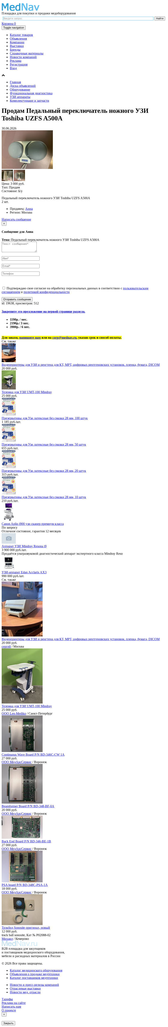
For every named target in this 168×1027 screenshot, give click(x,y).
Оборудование (20, 89)
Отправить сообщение (17, 299)
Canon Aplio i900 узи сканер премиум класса (33, 524)
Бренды (15, 49)
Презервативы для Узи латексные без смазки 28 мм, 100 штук (45, 418)
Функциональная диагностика (31, 93)
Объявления (18, 38)
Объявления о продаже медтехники (35, 974)
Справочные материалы (26, 53)
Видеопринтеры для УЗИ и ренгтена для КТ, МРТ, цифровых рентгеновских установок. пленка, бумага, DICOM (81, 364)
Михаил (7, 938)
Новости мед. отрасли (25, 992)
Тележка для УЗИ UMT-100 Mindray (27, 392)
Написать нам (11, 1006)
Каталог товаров (21, 35)
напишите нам (30, 337)
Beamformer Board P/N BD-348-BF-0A (28, 806)
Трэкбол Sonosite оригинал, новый (26, 927)
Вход (13, 68)
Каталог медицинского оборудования (36, 970)
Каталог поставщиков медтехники (34, 978)
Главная (15, 82)
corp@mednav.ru (64, 337)
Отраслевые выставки (25, 988)
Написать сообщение (16, 219)
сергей (6, 646)
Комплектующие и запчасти (29, 100)
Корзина (9, 23)
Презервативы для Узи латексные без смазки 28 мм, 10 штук (44, 497)
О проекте (9, 1010)
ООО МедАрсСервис (17, 762)
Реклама (15, 60)
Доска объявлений (23, 86)
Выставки (17, 46)
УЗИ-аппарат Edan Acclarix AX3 (24, 572)
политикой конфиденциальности (47, 292)
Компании (17, 42)
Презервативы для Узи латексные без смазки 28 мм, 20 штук (44, 470)
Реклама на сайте (14, 1003)
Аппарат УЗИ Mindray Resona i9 (24, 546)
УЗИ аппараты (20, 97)
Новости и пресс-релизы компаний (34, 985)
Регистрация (18, 64)
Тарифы (7, 999)
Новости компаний (23, 57)
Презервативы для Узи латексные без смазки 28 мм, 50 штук (44, 444)
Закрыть (8, 1023)
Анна (29, 208)
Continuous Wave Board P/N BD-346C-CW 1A (33, 754)
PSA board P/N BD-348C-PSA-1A (25, 885)
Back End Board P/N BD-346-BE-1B (26, 841)
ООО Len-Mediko (14, 713)
